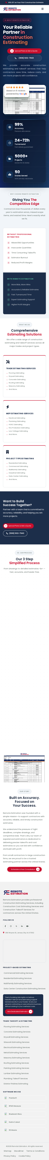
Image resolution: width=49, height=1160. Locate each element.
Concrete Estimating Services (17, 1032)
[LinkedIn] (22, 926)
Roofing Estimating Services (16, 1063)
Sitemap (7, 1151)
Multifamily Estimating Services (18, 983)
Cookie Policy (25, 1156)
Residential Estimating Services (18, 978)
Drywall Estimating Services (16, 1037)
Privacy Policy (10, 1156)
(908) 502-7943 (16, 533)
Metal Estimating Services (15, 1052)
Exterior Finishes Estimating (16, 1083)
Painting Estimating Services (16, 1068)
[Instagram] (11, 926)
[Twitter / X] (16, 926)
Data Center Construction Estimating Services (24, 988)
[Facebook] (5, 926)
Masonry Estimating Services (17, 1057)
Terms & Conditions (35, 1151)
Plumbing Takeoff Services (16, 1078)
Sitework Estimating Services (16, 1042)
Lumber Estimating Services (16, 1073)
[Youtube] (27, 926)
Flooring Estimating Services (16, 1026)
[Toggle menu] (42, 9)
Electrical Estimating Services (17, 1047)
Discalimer (19, 1151)
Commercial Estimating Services (18, 973)
